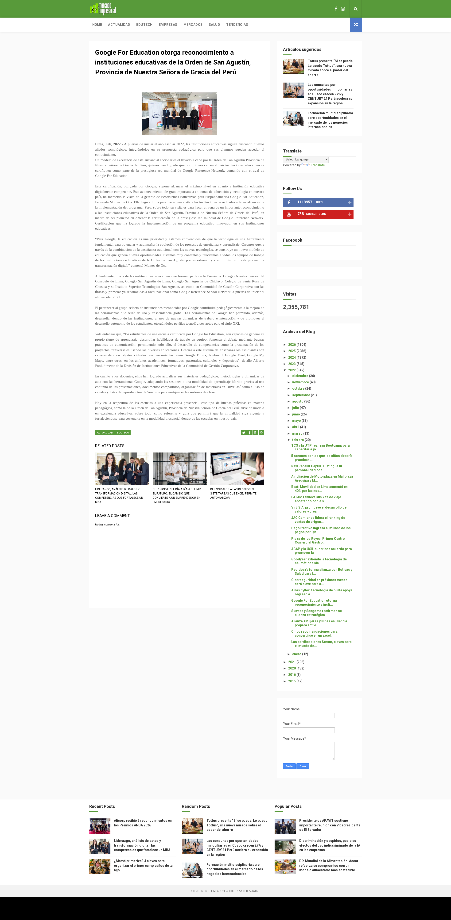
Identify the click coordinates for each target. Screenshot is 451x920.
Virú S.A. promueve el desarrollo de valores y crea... (318, 509)
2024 (292, 357)
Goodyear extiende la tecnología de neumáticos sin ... (319, 561)
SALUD (214, 25)
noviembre (301, 382)
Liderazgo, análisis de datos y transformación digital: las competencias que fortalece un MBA (119, 496)
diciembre (300, 376)
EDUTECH (123, 432)
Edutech (144, 25)
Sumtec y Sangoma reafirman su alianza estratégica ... (316, 613)
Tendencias (237, 25)
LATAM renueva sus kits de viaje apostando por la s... (316, 499)
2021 (292, 662)
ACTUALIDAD (105, 432)
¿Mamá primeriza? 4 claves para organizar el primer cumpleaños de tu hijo (143, 865)
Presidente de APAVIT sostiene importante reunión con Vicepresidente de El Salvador (329, 825)
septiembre (301, 395)
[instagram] (343, 8)
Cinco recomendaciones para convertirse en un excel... (314, 633)
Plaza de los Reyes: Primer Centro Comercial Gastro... (318, 540)
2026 (292, 344)
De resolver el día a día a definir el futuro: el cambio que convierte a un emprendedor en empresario (177, 496)
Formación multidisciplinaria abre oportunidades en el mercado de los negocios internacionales (234, 869)
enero (297, 654)
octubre (298, 388)
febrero (298, 440)
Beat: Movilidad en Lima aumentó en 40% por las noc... (319, 489)
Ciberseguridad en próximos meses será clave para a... (319, 582)
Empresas (168, 25)
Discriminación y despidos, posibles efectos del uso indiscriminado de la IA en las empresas (329, 845)
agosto (298, 401)
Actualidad (119, 25)
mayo (297, 420)
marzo (297, 433)
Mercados (193, 25)
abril (296, 427)
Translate (318, 165)
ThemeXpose (217, 891)
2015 (292, 681)
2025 (292, 351)
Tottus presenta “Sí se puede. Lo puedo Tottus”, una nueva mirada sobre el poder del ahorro (237, 825)
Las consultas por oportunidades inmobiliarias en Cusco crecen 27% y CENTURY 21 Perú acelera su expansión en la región (330, 94)
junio (296, 414)
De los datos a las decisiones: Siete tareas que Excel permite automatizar (233, 493)
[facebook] (336, 8)
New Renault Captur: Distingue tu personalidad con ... (316, 468)
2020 (292, 668)
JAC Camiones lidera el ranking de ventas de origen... (318, 520)
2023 (292, 364)
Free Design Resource (244, 891)
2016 (292, 675)
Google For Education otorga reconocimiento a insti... (314, 602)
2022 (292, 370)
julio (296, 408)
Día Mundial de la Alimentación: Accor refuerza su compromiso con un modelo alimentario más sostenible (328, 865)
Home (97, 25)
